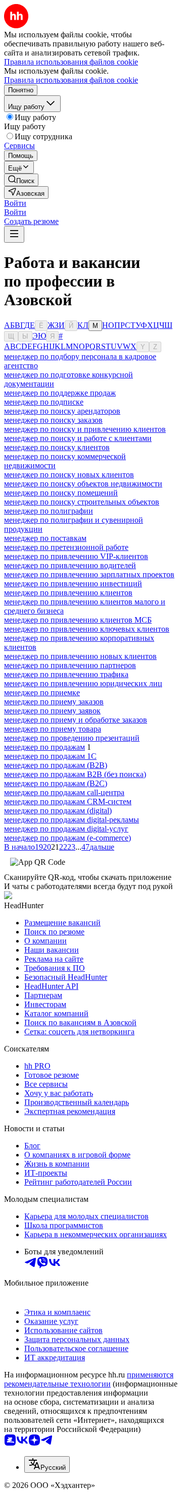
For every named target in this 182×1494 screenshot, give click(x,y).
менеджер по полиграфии (48, 511)
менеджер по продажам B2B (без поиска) (75, 774)
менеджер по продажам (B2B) (55, 765)
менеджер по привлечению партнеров (70, 665)
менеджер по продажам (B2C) (55, 783)
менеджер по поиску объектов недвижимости (83, 483)
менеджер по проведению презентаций (72, 738)
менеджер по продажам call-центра (64, 792)
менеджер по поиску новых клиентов (69, 474)
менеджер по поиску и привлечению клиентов (85, 429)
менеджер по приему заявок (52, 710)
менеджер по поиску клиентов (57, 447)
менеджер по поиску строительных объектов (81, 501)
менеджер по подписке (43, 402)
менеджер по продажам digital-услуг (66, 828)
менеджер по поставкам (45, 538)
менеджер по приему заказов (54, 701)
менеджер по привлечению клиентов (68, 592)
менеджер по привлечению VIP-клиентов (76, 556)
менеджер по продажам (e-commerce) (67, 838)
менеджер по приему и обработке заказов (75, 719)
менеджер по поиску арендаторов (62, 411)
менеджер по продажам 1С (50, 756)
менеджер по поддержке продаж (60, 393)
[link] (21, 180)
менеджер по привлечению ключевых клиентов (86, 629)
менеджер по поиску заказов (53, 420)
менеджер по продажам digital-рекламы (71, 819)
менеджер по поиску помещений (61, 492)
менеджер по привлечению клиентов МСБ (78, 620)
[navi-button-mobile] (14, 234)
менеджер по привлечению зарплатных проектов (89, 574)
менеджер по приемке (42, 692)
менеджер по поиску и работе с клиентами (78, 438)
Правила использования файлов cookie (71, 80)
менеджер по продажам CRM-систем (67, 801)
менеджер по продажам (44, 747)
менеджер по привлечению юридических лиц (83, 683)
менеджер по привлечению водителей (70, 565)
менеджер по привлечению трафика (66, 674)
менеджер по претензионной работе (66, 547)
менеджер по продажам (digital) (58, 810)
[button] (15, 203)
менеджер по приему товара (52, 729)
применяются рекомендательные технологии (88, 1379)
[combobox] (47, 1464)
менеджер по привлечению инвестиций (73, 583)
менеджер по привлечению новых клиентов (80, 656)
